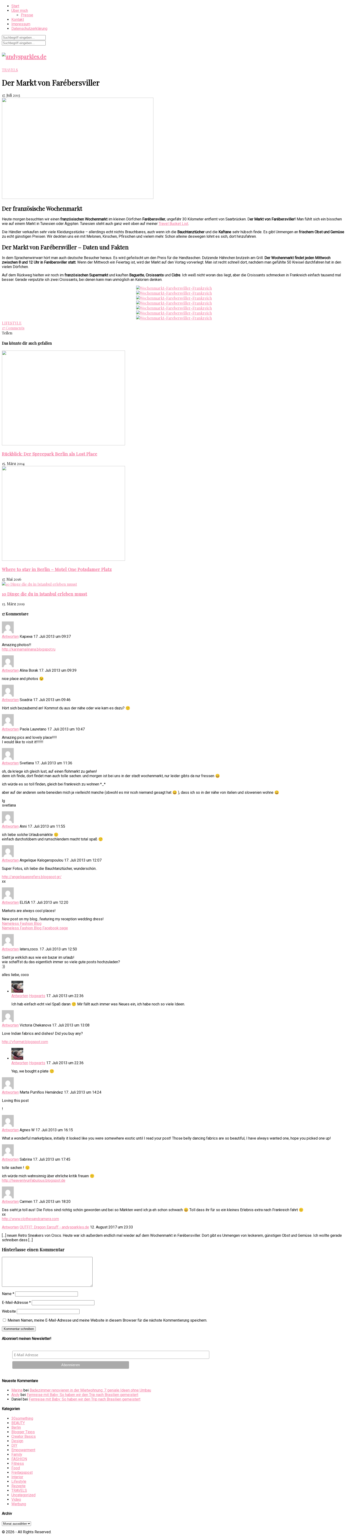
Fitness (17, 1463)
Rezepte (18, 1486)
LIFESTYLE (12, 322)
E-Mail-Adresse (16, 1302)
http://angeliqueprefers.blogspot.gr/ (32, 877)
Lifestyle (18, 1481)
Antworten (10, 636)
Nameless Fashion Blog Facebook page (35, 928)
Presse (27, 15)
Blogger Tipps (23, 1432)
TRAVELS (10, 69)
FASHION (19, 1459)
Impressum (20, 24)
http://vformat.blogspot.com (25, 1042)
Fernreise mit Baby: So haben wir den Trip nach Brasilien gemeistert (82, 1394)
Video (16, 1499)
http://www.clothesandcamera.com (30, 1219)
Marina (16, 1390)
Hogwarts (37, 996)
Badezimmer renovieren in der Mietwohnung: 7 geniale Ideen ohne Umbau (90, 1390)
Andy (15, 1394)
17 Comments (13, 327)
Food (15, 1468)
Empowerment (23, 1450)
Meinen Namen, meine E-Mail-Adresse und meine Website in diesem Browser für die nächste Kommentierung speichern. (107, 1320)
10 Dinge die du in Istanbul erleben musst (44, 594)
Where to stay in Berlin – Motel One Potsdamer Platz (57, 569)
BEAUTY (18, 1423)
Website (9, 1311)
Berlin (16, 1427)
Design (17, 1441)
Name (8, 1294)
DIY (14, 1445)
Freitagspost (22, 1472)
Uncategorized (23, 1495)
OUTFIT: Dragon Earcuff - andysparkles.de (54, 1227)
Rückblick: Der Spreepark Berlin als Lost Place (49, 454)
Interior (17, 1477)
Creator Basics (23, 1436)
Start (15, 6)
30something (22, 1418)
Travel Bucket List (173, 223)
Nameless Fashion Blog (21, 923)
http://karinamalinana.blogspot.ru (28, 649)
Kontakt (17, 19)
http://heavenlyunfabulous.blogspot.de (33, 1180)
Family (16, 1454)
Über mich (19, 10)
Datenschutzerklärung (29, 28)
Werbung (18, 1504)
